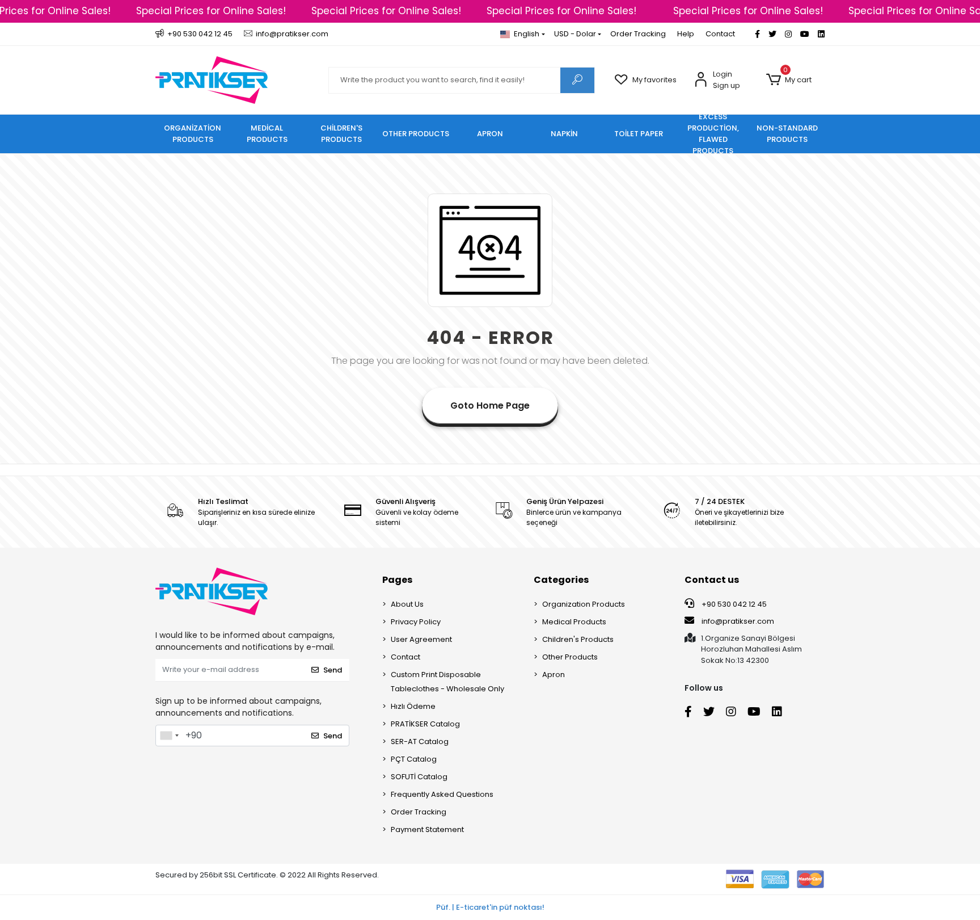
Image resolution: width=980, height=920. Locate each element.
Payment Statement (427, 829)
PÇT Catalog (414, 759)
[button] (789, 80)
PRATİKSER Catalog (425, 724)
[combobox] (169, 735)
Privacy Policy (416, 621)
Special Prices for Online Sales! (211, 11)
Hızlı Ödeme (413, 706)
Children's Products (578, 639)
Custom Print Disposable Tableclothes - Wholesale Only (447, 681)
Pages (397, 579)
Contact (720, 33)
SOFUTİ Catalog (419, 776)
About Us (407, 604)
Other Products (570, 657)
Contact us (712, 579)
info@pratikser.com (738, 621)
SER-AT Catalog (420, 741)
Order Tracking (638, 33)
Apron (553, 674)
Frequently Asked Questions (442, 794)
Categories (561, 579)
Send (332, 670)
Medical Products (574, 621)
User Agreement (421, 639)
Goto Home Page (490, 405)
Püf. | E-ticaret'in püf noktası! (490, 907)
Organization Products (583, 604)
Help (685, 33)
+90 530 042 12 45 (733, 604)
